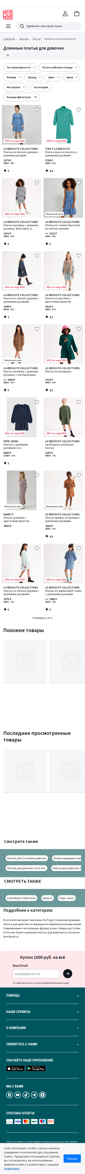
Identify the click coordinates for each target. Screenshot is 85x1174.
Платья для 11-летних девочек (26, 858)
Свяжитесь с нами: (22, 1044)
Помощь (13, 995)
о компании (16, 1028)
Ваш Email (20, 965)
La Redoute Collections (21, 898)
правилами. (12, 1168)
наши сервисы (18, 1012)
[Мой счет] (65, 14)
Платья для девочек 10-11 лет (26, 868)
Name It (47, 898)
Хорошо (72, 1158)
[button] (77, 14)
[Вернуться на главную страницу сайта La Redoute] (8, 15)
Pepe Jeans (66, 898)
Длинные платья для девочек (60, 38)
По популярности (18, 67)
